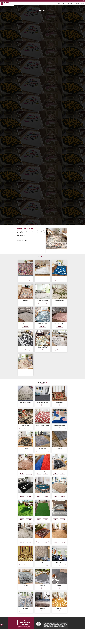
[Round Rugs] (59, 599)
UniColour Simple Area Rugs (59, 323)
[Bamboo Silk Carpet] (42, 439)
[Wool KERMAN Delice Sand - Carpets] (42, 314)
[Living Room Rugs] (25, 530)
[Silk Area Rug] (25, 268)
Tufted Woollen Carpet (59, 402)
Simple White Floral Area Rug (59, 300)
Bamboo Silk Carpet (42, 448)
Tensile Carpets (59, 448)
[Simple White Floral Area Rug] (59, 291)
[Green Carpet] (42, 508)
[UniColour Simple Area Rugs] (59, 314)
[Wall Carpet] (42, 553)
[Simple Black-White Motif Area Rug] (25, 338)
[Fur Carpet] (25, 576)
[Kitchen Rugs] (25, 599)
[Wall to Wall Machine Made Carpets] (42, 393)
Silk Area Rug (25, 277)
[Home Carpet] (59, 530)
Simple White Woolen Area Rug (25, 323)
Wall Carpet (42, 562)
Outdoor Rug (42, 585)
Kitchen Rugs (25, 608)
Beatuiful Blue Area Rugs (59, 277)
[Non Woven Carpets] (42, 462)
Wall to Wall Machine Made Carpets (42, 402)
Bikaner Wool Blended (25, 425)
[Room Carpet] (42, 530)
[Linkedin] (82, 0)
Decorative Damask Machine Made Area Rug (25, 370)
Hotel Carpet (26, 562)
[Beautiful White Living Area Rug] (42, 291)
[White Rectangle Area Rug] (42, 268)
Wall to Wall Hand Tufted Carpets (25, 402)
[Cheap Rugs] (42, 599)
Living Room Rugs (26, 539)
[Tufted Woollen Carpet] (59, 393)
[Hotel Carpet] (25, 553)
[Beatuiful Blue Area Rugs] (59, 268)
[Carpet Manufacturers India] (7, 3)
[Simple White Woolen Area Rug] (25, 314)
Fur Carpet (25, 585)
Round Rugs (59, 608)
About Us (64, 3)
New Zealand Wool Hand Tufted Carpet (42, 425)
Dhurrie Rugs (25, 300)
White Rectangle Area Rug (42, 277)
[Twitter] (80, 0)
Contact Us (82, 3)
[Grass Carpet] (25, 508)
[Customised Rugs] (25, 485)
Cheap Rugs (42, 608)
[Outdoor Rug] (42, 576)
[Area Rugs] (56, 238)
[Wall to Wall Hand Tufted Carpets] (25, 393)
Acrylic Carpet (25, 448)
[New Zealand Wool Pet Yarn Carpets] (59, 416)
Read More (22, 450)
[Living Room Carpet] (59, 485)
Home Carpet (59, 539)
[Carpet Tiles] (59, 576)
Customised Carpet (59, 471)
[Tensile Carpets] (59, 439)
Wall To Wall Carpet (59, 562)
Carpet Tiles (59, 585)
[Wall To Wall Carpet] (59, 553)
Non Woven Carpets (42, 471)
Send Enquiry (26, 279)
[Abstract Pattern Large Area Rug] (59, 338)
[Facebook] (79, 0)
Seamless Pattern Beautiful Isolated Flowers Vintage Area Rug (42, 347)
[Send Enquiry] (1, 625)
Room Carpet (42, 539)
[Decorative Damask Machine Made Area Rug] (25, 361)
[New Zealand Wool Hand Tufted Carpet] (42, 416)
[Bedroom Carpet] (59, 508)
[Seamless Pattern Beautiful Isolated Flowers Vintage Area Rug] (42, 338)
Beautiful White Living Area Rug (42, 300)
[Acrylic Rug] (42, 485)
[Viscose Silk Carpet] (25, 462)
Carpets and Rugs (70, 3)
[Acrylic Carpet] (25, 439)
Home (59, 3)
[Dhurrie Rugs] (25, 291)
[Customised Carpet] (59, 462)
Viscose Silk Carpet (25, 471)
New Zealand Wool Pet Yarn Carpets (59, 425)
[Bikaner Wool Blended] (25, 416)
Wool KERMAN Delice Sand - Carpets (42, 323)
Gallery (77, 3)
